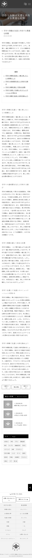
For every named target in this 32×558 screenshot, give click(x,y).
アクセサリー (19, 449)
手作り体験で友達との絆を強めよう (16, 96)
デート (18, 453)
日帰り (24, 453)
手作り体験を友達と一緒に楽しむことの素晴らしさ (16, 77)
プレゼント (24, 457)
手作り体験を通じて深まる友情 (15, 87)
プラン (16, 441)
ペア (11, 461)
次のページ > (25, 387)
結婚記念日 (17, 445)
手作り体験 (7, 453)
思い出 (15, 461)
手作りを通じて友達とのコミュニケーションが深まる (16, 91)
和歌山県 (22, 441)
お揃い (5, 461)
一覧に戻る (16, 387)
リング (13, 453)
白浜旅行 (17, 457)
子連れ (11, 457)
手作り (24, 445)
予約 (12, 441)
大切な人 (6, 441)
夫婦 (13, 449)
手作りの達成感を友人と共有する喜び (16, 82)
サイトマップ (24, 538)
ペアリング (7, 449)
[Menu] (29, 4)
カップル (11, 445)
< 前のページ (6, 387)
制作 (5, 445)
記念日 (5, 457)
